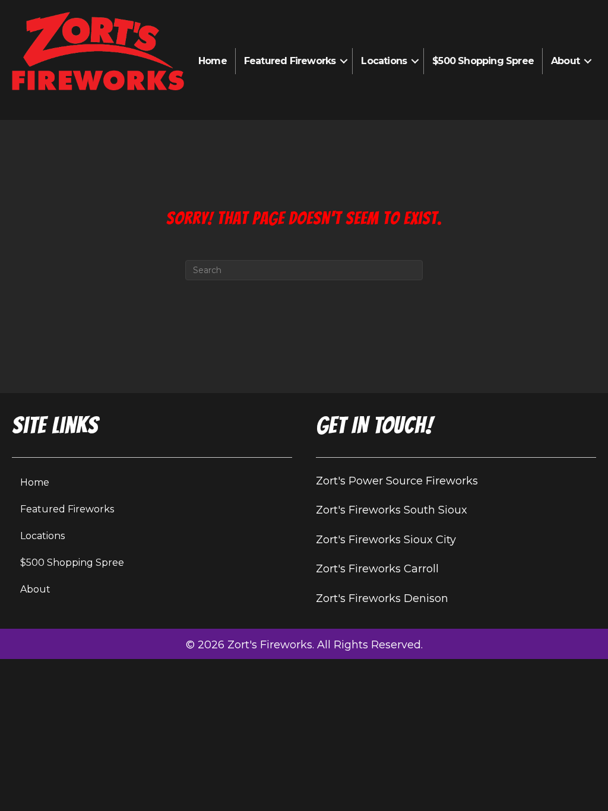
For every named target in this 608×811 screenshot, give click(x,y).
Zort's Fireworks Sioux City (386, 539)
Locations (384, 60)
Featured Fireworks (290, 60)
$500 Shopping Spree (483, 60)
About (565, 60)
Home (212, 60)
